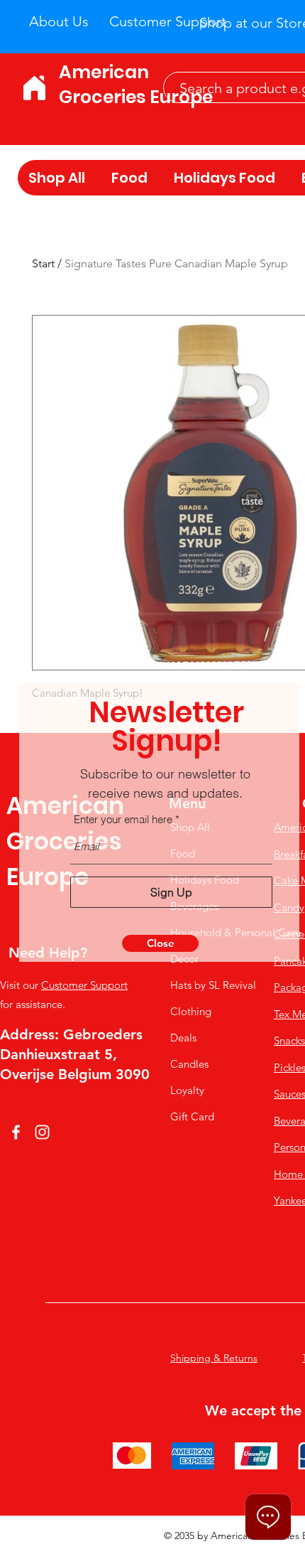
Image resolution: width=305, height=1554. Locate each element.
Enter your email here (123, 819)
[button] (160, 943)
